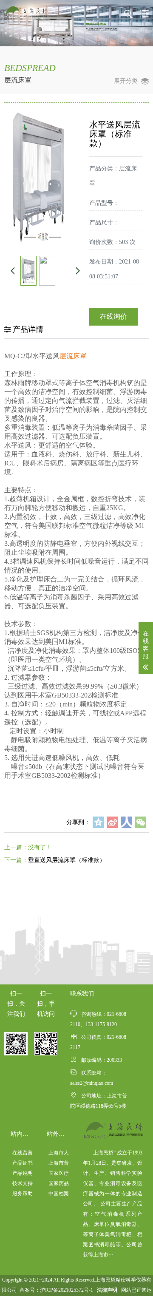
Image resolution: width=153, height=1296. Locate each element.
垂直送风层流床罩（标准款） (66, 860)
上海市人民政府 (58, 1154)
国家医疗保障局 (58, 1174)
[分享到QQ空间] (98, 822)
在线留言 (22, 1153)
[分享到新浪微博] (112, 822)
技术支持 (22, 1183)
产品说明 (22, 1173)
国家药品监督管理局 (58, 1184)
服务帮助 (22, 1194)
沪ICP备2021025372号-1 (66, 1290)
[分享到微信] (140, 822)
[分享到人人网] (126, 822)
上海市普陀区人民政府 (58, 1164)
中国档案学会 (58, 1195)
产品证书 (22, 1163)
